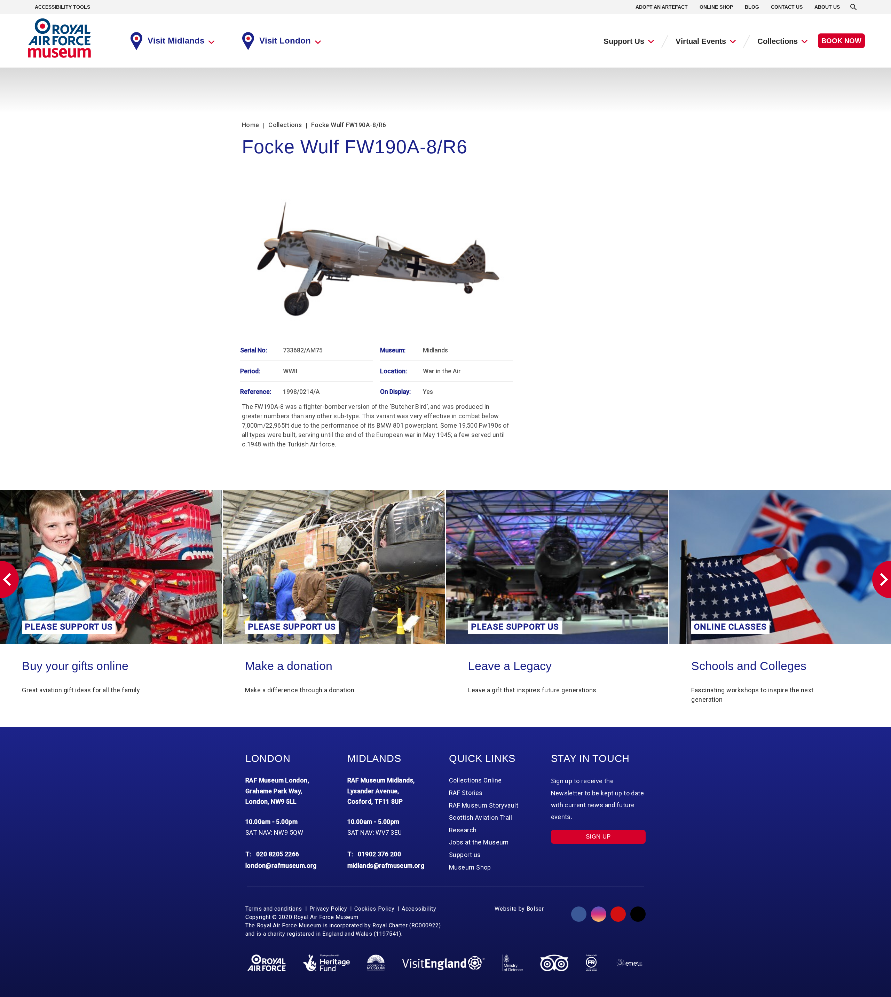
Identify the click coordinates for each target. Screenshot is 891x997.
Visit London (285, 40)
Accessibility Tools (62, 7)
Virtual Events (701, 41)
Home (250, 124)
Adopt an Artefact (662, 7)
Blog (752, 7)
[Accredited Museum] (376, 963)
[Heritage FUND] (326, 963)
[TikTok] (638, 914)
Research (463, 830)
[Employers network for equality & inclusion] (629, 963)
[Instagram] (598, 914)
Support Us (624, 41)
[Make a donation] (111, 567)
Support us (465, 854)
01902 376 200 (379, 854)
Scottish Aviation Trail (480, 817)
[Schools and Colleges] (557, 567)
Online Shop (716, 7)
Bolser (535, 908)
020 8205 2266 (277, 854)
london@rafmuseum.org (281, 865)
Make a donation (65, 665)
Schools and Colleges (525, 665)
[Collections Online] (780, 567)
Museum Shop (470, 867)
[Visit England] (443, 963)
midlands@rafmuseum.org (386, 865)
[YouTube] (618, 914)
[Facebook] (578, 914)
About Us (827, 7)
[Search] (853, 6)
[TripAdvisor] (554, 963)
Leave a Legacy (287, 665)
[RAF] (266, 963)
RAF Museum (59, 38)
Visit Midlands (176, 40)
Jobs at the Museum (479, 842)
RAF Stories (466, 792)
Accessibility (419, 908)
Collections (777, 41)
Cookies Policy (374, 908)
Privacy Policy (328, 908)
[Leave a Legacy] (334, 567)
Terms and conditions (273, 908)
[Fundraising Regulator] (591, 963)
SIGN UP (598, 836)
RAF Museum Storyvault (483, 805)
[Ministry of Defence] (512, 963)
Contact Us (787, 7)
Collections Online (739, 665)
